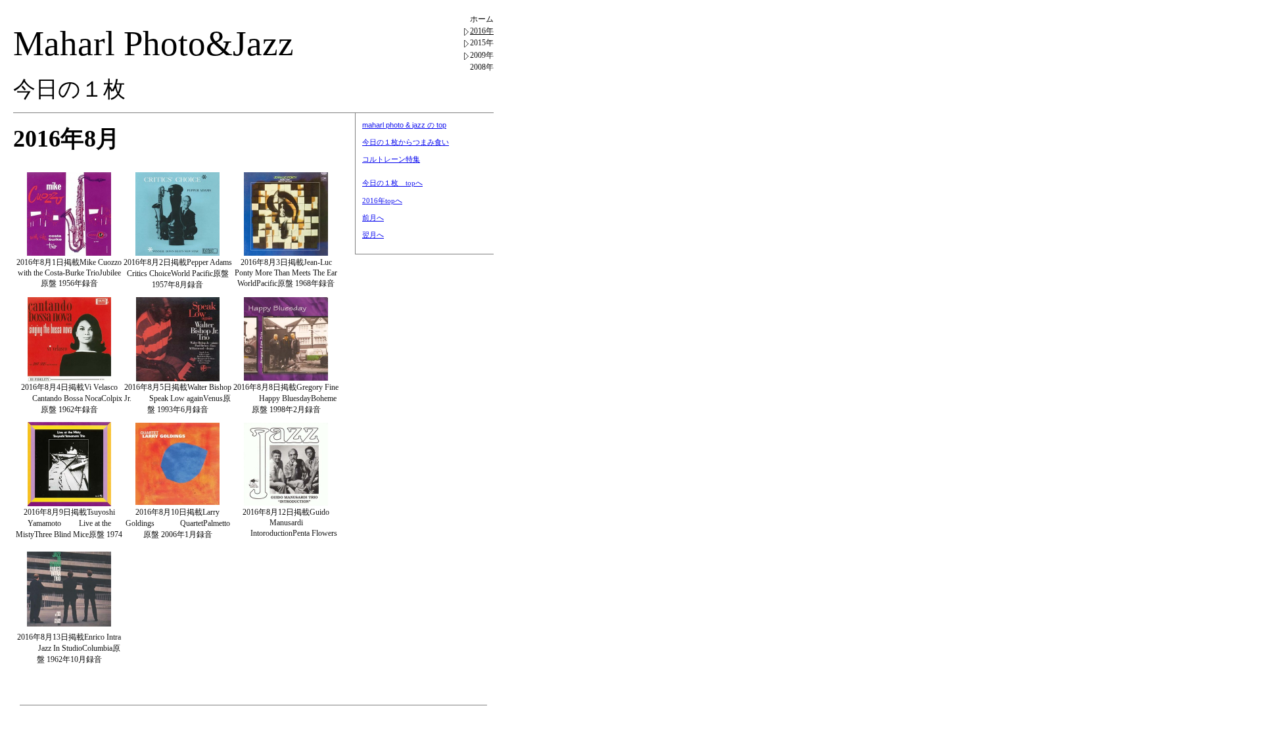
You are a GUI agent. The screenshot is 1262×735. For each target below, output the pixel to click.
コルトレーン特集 (391, 159)
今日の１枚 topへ (392, 183)
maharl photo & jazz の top (404, 125)
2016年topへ (382, 200)
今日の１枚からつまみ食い (405, 142)
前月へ (373, 218)
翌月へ (373, 235)
